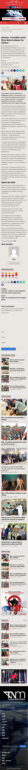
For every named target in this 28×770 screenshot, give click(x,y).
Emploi (3, 730)
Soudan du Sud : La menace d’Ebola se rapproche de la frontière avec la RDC (11, 543)
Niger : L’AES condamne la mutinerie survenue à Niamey (13, 494)
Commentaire (5, 313)
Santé (3, 727)
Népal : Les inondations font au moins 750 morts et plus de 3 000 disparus (5, 379)
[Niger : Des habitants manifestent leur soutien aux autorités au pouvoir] (14, 431)
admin (4, 60)
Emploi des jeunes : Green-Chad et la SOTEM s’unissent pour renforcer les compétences (13, 518)
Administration (5, 738)
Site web (3, 342)
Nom (3, 332)
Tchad (3, 713)
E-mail (3, 337)
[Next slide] (26, 620)
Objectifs (17, 2)
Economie (4, 724)
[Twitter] (11, 7)
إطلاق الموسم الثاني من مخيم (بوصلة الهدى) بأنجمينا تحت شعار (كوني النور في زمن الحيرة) (13, 468)
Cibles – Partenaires (12, 4)
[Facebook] (8, 7)
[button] (1, 22)
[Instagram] (20, 7)
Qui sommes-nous (9, 2)
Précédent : (13, 291)
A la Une (4, 716)
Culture (3, 732)
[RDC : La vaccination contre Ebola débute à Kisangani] (14, 407)
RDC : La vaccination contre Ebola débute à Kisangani (5, 361)
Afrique (3, 719)
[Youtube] (17, 7)
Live (25, 23)
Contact (20, 4)
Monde (3, 735)
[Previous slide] (24, 620)
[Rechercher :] (11, 746)
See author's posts (14, 263)
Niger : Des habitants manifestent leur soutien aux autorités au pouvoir (5, 387)
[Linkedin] (13, 7)
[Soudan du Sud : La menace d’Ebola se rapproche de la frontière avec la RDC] (14, 531)
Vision (22, 2)
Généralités (4, 722)
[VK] (15, 7)
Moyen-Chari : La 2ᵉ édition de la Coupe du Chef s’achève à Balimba (5, 370)
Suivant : (13, 298)
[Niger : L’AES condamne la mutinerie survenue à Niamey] (14, 482)
